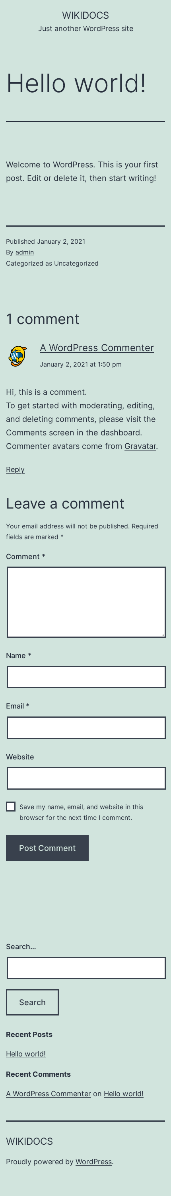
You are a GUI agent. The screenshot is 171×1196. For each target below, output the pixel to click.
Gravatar (140, 446)
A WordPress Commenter (97, 347)
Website (20, 757)
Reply (15, 469)
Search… (21, 946)
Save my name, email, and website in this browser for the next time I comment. (81, 812)
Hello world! (26, 1054)
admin (25, 252)
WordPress (94, 1161)
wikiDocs (85, 15)
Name (18, 655)
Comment (25, 556)
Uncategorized (76, 263)
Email (17, 706)
